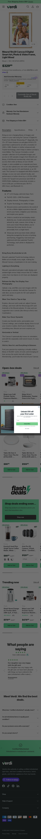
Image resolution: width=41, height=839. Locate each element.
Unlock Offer (27, 423)
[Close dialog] (39, 407)
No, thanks (27, 428)
